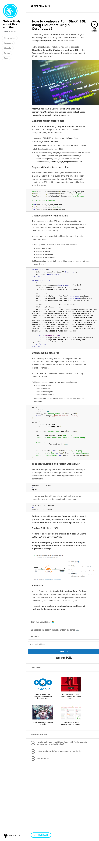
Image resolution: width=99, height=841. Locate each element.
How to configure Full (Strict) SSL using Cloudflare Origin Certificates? (59, 24)
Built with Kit (64, 658)
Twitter (7, 53)
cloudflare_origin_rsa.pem (60, 162)
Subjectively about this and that (10, 11)
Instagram (8, 43)
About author (9, 38)
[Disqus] (62, 798)
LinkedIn (7, 48)
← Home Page (41, 835)
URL (80, 162)
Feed (6, 58)
